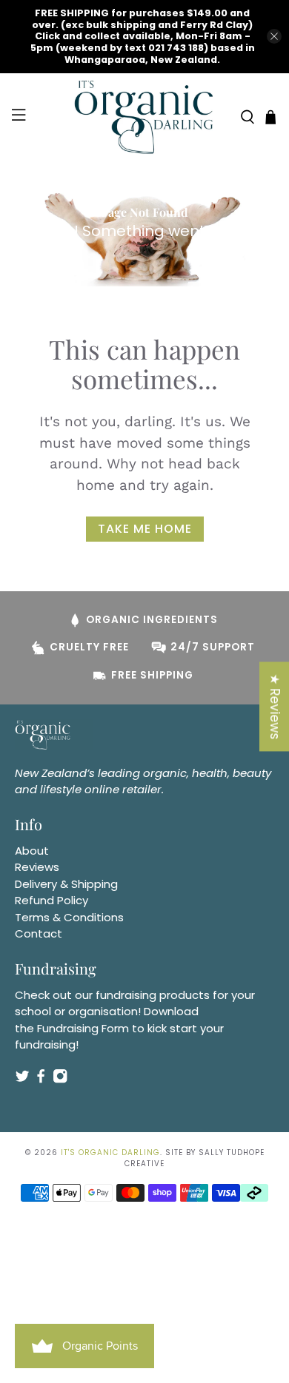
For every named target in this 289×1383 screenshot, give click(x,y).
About (32, 850)
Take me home (145, 528)
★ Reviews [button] (275, 706)
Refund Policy (51, 900)
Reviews (37, 867)
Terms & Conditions (69, 917)
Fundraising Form (83, 1028)
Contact (38, 933)
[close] (274, 36)
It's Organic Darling (110, 1152)
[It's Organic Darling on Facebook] (40, 1079)
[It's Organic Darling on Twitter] (22, 1079)
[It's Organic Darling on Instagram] (60, 1079)
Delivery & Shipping (66, 884)
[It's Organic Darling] (145, 117)
